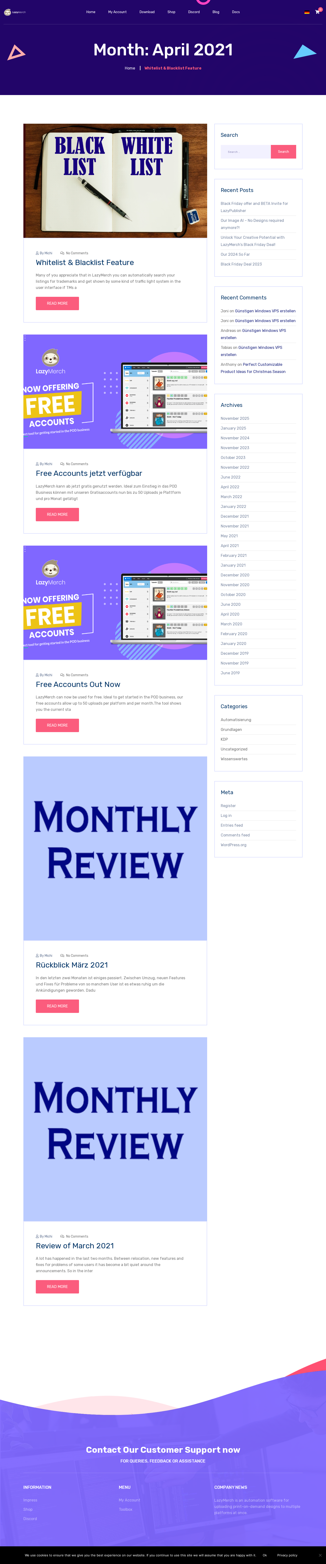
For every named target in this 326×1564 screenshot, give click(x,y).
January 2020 (233, 643)
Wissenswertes (234, 759)
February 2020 (234, 634)
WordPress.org (234, 845)
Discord (30, 1518)
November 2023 (235, 448)
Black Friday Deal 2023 (241, 264)
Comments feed (235, 835)
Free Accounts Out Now (78, 684)
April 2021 (230, 545)
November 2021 (235, 526)
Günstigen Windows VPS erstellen (265, 311)
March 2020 (231, 624)
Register (228, 805)
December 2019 (235, 653)
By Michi (46, 253)
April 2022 (230, 487)
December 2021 (235, 516)
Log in (226, 815)
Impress (30, 1500)
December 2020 (235, 575)
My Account (129, 1500)
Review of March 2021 (75, 1245)
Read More (57, 303)
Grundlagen (231, 729)
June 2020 (231, 604)
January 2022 (233, 506)
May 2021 (229, 536)
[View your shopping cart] (317, 12)
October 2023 (233, 457)
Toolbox (125, 1509)
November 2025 (235, 418)
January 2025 (233, 428)
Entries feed (232, 825)
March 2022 (231, 497)
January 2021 (233, 565)
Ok (265, 1555)
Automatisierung (236, 720)
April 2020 (230, 614)
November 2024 (235, 438)
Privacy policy (287, 1555)
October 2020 (233, 594)
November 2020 (235, 585)
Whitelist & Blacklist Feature (85, 262)
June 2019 (230, 673)
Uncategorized (234, 749)
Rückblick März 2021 (72, 964)
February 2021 (234, 555)
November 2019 (235, 663)
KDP (224, 739)
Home (130, 68)
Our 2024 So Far (235, 254)
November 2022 (235, 467)
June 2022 (231, 477)
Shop (27, 1509)
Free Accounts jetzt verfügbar (89, 473)
